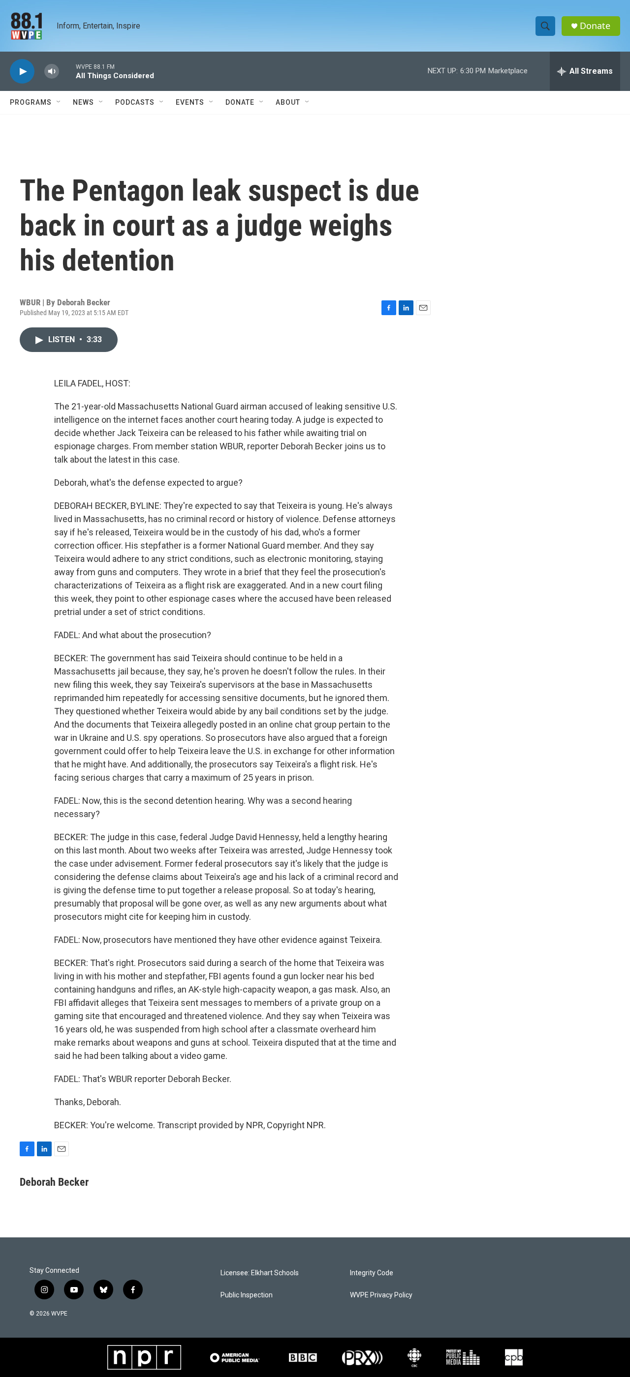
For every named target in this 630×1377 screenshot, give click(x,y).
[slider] (67, 71)
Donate (595, 26)
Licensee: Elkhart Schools (259, 1273)
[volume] (51, 71)
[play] (22, 71)
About (288, 102)
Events (190, 102)
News (83, 102)
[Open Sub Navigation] (59, 102)
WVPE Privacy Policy (381, 1295)
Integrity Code (371, 1273)
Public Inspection (246, 1295)
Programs (31, 102)
